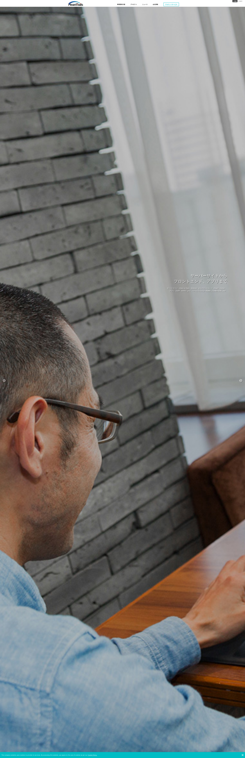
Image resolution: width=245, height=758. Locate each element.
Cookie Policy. (92, 755)
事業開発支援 (121, 4)
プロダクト (133, 4)
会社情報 (155, 4)
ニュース (145, 4)
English (240, 1)
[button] (18, 379)
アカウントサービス (171, 4)
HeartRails (75, 3)
